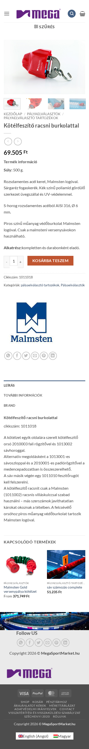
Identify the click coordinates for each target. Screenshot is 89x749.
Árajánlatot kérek (30, 705)
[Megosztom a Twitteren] (26, 356)
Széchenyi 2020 (37, 716)
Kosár (37, 702)
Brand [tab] (9, 405)
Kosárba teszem (50, 260)
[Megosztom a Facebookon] (17, 356)
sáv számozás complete (64, 587)
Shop (25, 702)
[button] (7, 13)
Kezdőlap (13, 114)
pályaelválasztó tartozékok (31, 118)
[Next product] (8, 141)
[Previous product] (18, 141)
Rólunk (59, 716)
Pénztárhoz (56, 702)
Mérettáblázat (62, 705)
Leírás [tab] (9, 385)
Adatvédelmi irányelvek (35, 709)
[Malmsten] (31, 324)
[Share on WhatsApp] (8, 356)
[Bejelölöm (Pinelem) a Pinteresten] (44, 356)
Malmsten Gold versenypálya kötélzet (20, 589)
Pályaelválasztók (44, 114)
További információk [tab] (23, 395)
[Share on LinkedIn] (53, 356)
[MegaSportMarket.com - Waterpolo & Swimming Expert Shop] (38, 13)
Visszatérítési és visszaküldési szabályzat (44, 713)
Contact (67, 709)
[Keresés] (72, 14)
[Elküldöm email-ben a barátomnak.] (35, 356)
